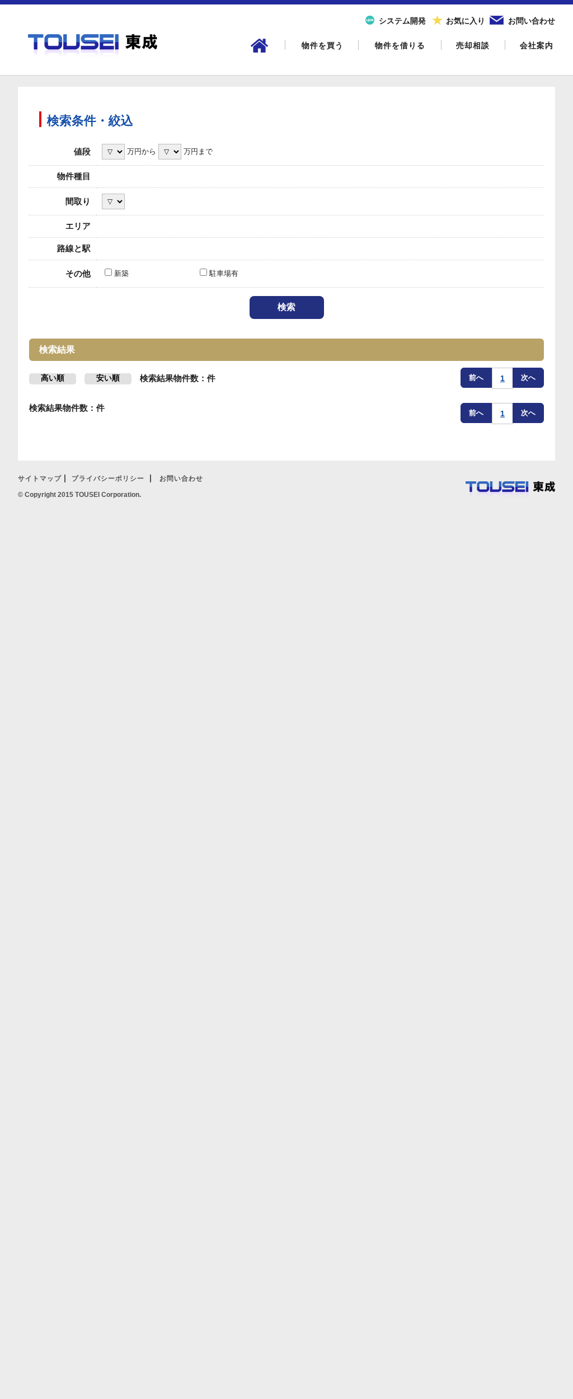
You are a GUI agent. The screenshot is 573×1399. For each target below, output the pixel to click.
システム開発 (402, 20)
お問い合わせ (531, 20)
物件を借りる (400, 45)
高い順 (52, 377)
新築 (120, 273)
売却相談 (473, 45)
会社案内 (536, 45)
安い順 (108, 377)
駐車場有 (222, 273)
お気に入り (465, 20)
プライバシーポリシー (108, 478)
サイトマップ (40, 478)
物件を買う (323, 45)
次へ (528, 377)
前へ (476, 377)
